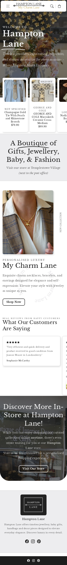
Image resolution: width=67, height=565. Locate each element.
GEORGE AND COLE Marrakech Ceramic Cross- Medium (42, 118)
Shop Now (13, 302)
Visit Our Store (33, 468)
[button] (8, 6)
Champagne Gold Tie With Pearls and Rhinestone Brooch (15, 117)
